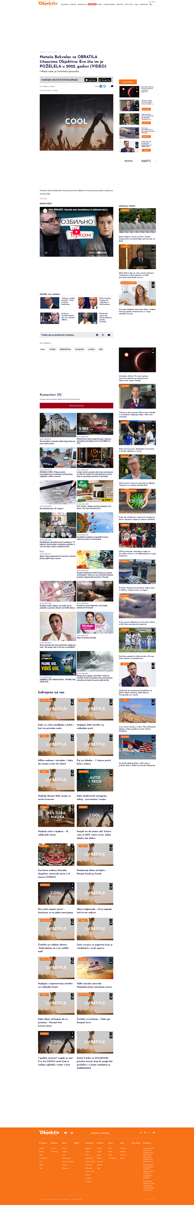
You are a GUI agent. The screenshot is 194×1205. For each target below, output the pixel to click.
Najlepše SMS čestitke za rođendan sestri (90, 726)
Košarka (64, 1152)
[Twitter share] (104, 86)
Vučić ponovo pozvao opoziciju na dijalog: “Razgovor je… (147, 117)
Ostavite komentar (76, 405)
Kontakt (56, 1199)
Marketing (50, 1199)
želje (100, 349)
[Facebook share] (100, 86)
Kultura (100, 1143)
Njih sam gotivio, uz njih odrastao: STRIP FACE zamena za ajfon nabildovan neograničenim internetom (148, 1171)
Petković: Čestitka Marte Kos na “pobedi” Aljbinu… (68, 317)
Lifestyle (120, 4)
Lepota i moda (46, 700)
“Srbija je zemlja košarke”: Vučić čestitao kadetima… (68, 301)
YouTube (43, 198)
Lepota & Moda (90, 1162)
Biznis (146, 150)
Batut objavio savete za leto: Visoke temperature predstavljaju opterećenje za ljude (137, 239)
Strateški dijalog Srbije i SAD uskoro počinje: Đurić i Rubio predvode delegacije (137, 764)
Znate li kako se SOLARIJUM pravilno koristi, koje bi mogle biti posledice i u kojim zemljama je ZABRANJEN (94, 1063)
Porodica (88, 1178)
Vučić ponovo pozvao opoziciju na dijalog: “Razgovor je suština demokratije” (137, 484)
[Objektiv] (47, 4)
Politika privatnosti (76, 1199)
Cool (136, 4)
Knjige (99, 1155)
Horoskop (144, 4)
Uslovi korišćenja (65, 1199)
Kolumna (147, 1143)
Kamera (99, 1148)
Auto (111, 1143)
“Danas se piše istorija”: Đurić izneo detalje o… (147, 102)
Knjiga (44, 807)
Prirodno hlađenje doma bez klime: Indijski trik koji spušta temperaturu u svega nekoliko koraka (137, 312)
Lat (150, 2)
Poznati (54, 52)
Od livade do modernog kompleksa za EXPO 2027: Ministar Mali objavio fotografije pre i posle (135, 693)
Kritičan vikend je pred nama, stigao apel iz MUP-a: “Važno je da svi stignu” (136, 589)
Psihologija (88, 1168)
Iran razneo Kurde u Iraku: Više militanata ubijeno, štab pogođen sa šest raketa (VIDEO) (137, 729)
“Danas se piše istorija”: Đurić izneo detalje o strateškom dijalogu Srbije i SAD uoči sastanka (137, 415)
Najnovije (64, 4)
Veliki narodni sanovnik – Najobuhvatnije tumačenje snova (94, 985)
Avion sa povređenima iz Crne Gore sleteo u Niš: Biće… (148, 130)
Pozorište (100, 1162)
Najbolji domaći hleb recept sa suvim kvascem (54, 798)
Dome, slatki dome (129, 283)
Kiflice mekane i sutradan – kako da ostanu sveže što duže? (55, 762)
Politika (44, 846)
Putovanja (88, 1165)
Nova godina (80, 349)
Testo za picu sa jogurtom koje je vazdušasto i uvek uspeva (94, 946)
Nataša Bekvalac (65, 349)
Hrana (44, 736)
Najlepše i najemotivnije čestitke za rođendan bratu (55, 985)
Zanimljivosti (113, 1158)
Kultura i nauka (109, 4)
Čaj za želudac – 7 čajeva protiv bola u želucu (94, 762)
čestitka (52, 349)
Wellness (87, 1148)
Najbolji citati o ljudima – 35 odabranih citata (53, 833)
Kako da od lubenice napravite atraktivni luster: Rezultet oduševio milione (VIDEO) (137, 518)
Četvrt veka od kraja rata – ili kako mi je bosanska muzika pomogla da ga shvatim (149, 1185)
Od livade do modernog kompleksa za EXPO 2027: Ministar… (146, 144)
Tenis (63, 1155)
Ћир (153, 2)
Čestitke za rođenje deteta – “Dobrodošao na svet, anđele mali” (53, 948)
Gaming (122, 1155)
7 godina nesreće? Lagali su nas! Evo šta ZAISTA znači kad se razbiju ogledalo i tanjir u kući (55, 1061)
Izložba (99, 1152)
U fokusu (72, 4)
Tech (122, 1143)
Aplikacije (123, 1152)
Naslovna (43, 52)
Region (41, 1165)
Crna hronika (43, 1158)
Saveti (110, 1152)
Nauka (122, 1158)
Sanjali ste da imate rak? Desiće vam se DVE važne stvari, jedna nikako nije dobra (94, 834)
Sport (99, 4)
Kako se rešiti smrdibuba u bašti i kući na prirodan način (56, 726)
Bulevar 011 (82, 4)
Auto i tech (129, 4)
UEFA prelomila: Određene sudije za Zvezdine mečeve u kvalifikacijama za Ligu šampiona (137, 554)
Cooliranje (54, 1152)
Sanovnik (88, 1181)
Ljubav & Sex (89, 1158)
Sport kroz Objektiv (68, 1162)
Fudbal (125, 422)
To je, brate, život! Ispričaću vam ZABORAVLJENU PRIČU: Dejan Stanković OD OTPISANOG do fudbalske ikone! (148, 1154)
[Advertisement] (97, 31)
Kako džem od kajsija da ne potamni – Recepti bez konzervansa (53, 1022)
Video (76, 1143)
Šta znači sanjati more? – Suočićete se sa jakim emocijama (55, 911)
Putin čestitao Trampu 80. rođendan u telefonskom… (105, 301)
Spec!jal (64, 1165)
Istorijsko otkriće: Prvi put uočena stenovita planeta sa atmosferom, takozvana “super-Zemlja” (133, 378)
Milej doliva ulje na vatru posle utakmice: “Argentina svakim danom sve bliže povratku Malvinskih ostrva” (136, 275)
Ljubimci (88, 1175)
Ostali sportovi (66, 1158)
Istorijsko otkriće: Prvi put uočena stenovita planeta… (147, 89)
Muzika (99, 1158)
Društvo (146, 136)
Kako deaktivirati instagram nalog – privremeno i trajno (92, 798)
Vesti (110, 1148)
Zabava (54, 1143)
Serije (98, 1168)
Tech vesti (84, 771)
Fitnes (87, 1155)
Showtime (65, 1168)
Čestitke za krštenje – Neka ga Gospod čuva (93, 1021)
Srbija (41, 1168)
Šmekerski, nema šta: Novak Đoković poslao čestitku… (105, 318)
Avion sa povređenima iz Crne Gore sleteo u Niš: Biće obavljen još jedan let (137, 623)
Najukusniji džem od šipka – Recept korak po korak (92, 872)
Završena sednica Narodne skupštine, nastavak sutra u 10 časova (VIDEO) (54, 873)
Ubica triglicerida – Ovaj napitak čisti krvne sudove (94, 911)
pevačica (92, 349)
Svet (125, 246)
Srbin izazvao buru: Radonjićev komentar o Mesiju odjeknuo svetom (136, 450)
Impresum (42, 1199)
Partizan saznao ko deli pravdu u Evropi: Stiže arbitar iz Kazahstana (136, 657)
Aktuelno (99, 1165)
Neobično (83, 959)
